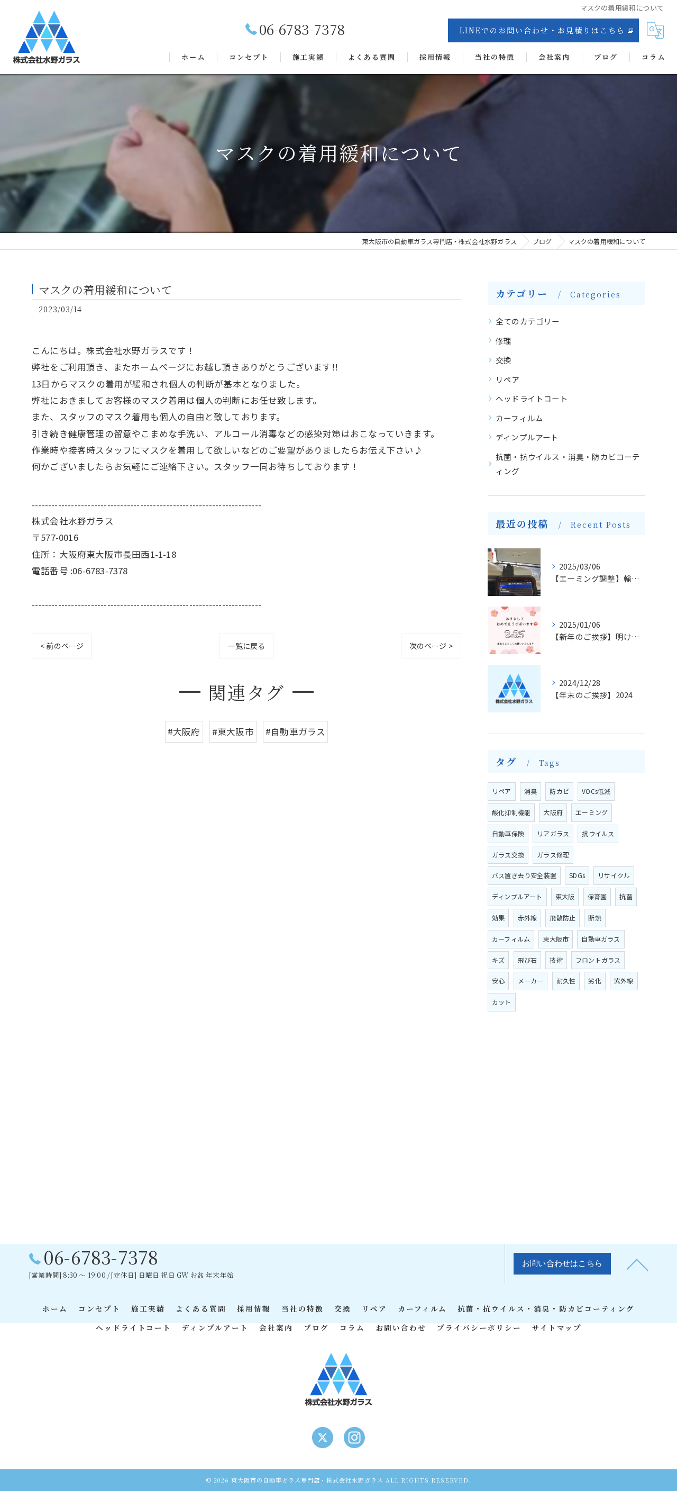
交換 (503, 359)
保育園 (597, 896)
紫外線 (624, 980)
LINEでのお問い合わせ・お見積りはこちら (542, 30)
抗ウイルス (598, 833)
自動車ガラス (600, 938)
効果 (498, 917)
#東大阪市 (233, 731)
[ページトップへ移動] (637, 1264)
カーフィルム (519, 417)
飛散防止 (562, 917)
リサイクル (614, 875)
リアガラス (553, 833)
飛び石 (527, 959)
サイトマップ (557, 1327)
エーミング (591, 812)
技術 (556, 959)
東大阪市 (556, 938)
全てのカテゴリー (528, 321)
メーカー (531, 980)
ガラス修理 (553, 854)
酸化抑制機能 (511, 812)
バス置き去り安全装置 (524, 875)
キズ (498, 959)
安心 (498, 980)
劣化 (594, 980)
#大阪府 (184, 731)
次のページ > (431, 645)
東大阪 (565, 896)
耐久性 (566, 980)
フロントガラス (597, 959)
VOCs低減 (596, 791)
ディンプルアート (527, 436)
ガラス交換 (508, 854)
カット (501, 1001)
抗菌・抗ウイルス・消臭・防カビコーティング (568, 464)
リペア (508, 379)
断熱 (594, 917)
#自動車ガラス (295, 731)
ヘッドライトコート (532, 398)
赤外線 (527, 917)
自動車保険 (508, 833)
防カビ (559, 791)
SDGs (577, 875)
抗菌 (625, 896)
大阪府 (553, 812)
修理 (503, 340)
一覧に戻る (246, 645)
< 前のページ (62, 645)
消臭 (530, 791)
